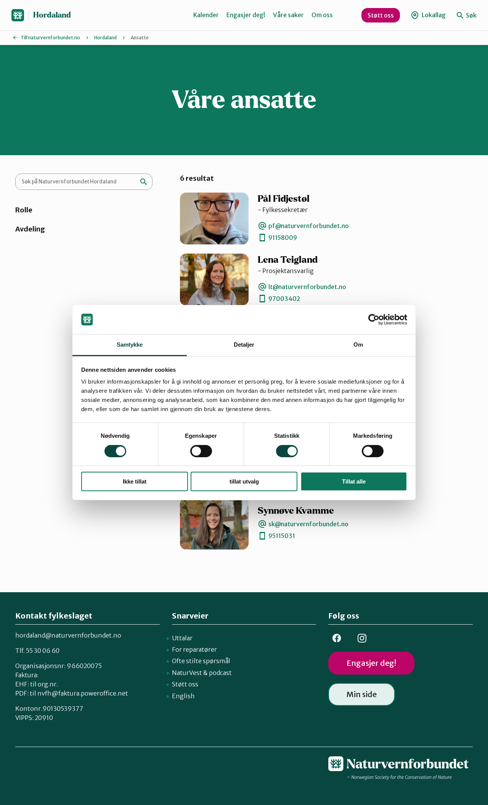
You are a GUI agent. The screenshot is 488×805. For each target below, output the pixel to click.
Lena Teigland (288, 260)
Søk (471, 15)
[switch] (201, 451)
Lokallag (433, 15)
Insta (361, 638)
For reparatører (194, 649)
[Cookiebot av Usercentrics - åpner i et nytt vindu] (373, 319)
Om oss (322, 15)
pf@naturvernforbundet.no (308, 226)
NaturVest (187, 672)
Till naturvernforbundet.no (50, 37)
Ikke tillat (134, 481)
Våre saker (288, 15)
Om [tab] (358, 344)
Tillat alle (354, 481)
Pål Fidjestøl (284, 199)
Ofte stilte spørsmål (201, 661)
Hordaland (52, 15)
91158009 (282, 237)
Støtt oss (381, 15)
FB (336, 638)
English (183, 696)
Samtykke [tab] (130, 344)
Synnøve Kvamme (296, 511)
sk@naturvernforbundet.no (308, 524)
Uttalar (182, 638)
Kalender (206, 15)
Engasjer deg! (245, 15)
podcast (220, 672)
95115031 (281, 536)
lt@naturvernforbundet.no (307, 287)
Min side (362, 694)
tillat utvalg (244, 481)
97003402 (284, 298)
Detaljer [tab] (244, 344)
